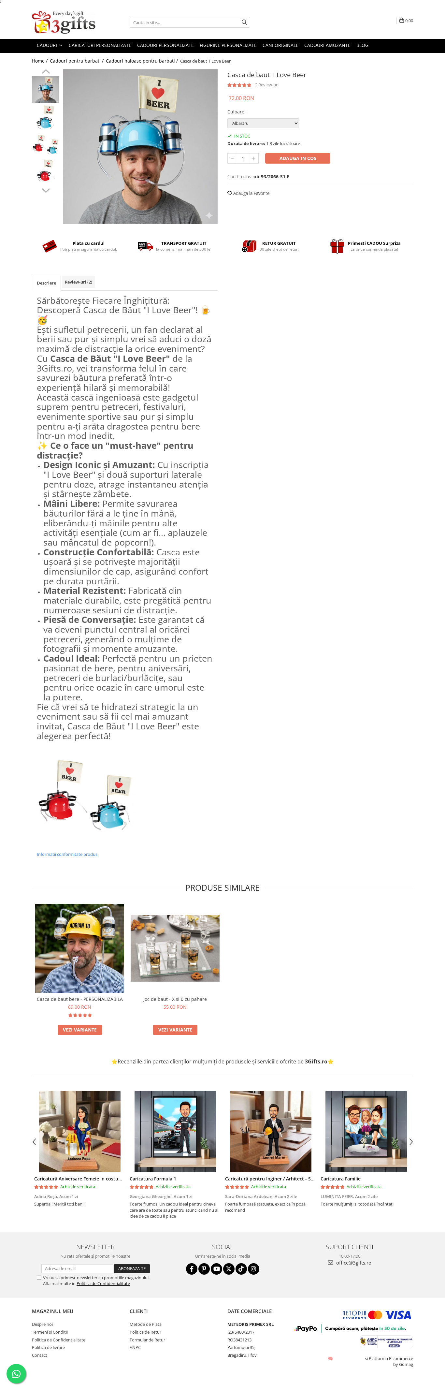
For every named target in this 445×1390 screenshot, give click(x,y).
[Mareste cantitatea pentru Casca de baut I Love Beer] (254, 158)
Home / (40, 61)
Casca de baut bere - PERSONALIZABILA (80, 999)
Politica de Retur (145, 1332)
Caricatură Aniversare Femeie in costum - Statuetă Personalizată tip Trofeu (117, 1179)
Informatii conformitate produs (67, 854)
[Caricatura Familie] (366, 1131)
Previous (45, 72)
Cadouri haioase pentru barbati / (142, 61)
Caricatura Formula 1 (153, 1179)
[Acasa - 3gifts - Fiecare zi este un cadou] (64, 22)
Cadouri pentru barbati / (77, 61)
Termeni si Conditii (50, 1332)
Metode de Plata (146, 1324)
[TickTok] (241, 1269)
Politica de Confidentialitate (103, 1283)
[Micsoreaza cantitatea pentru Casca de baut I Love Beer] (232, 158)
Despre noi (42, 1324)
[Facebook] (191, 1269)
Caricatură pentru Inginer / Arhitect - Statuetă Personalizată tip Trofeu (303, 1179)
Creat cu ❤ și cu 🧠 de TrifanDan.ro (331, 1358)
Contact (39, 1355)
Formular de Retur (147, 1340)
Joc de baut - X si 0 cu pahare (175, 999)
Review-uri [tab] (78, 282)
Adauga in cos (298, 158)
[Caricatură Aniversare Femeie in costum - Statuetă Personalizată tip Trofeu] (79, 1131)
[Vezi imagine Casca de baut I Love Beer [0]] (45, 89)
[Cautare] (244, 22)
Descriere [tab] (46, 283)
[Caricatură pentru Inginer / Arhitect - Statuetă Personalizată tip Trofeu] (270, 1131)
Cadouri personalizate (165, 45)
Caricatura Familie (341, 1179)
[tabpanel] (140, 146)
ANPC (135, 1347)
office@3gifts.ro (353, 1262)
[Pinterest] (204, 1269)
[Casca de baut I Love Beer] (140, 146)
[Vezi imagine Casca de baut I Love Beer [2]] (45, 144)
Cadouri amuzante (327, 45)
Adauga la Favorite (251, 193)
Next (45, 189)
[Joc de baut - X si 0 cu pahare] (175, 948)
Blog (362, 45)
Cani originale (280, 45)
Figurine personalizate (228, 45)
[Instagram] (253, 1269)
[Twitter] (229, 1269)
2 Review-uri (267, 85)
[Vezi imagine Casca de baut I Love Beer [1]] (45, 117)
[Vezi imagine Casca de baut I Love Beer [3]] (45, 172)
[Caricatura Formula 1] (175, 1131)
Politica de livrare (48, 1347)
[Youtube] (216, 1269)
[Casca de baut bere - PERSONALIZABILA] (79, 948)
